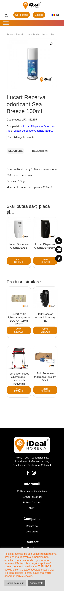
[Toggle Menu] (6, 23)
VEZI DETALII (18, 260)
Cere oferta (21, 14)
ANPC (32, 508)
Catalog (38, 14)
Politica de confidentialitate (32, 491)
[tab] (15, 151)
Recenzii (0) (40, 151)
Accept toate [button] (36, 583)
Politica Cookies (32, 502)
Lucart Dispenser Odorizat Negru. (33, 130)
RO (57, 15)
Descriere (15, 151)
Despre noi (32, 525)
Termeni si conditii (32, 496)
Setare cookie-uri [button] (15, 583)
